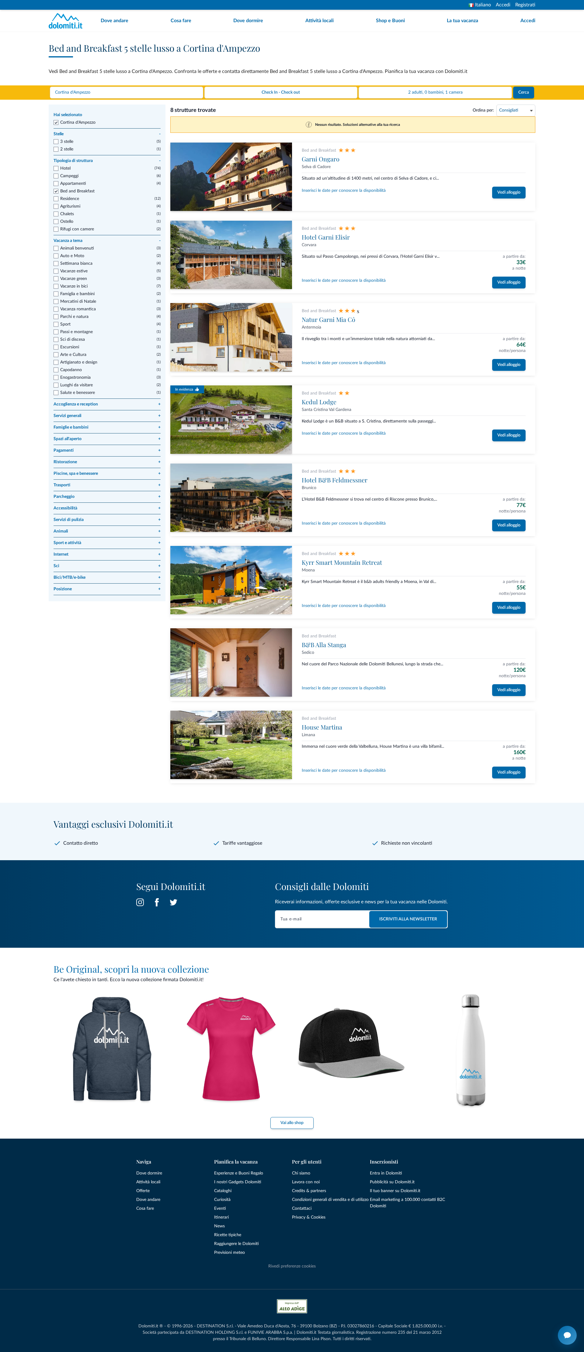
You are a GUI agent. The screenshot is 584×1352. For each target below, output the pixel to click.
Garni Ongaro (320, 159)
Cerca (523, 92)
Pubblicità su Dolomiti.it (392, 1182)
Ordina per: (483, 110)
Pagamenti (107, 450)
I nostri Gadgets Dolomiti (237, 1182)
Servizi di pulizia (107, 520)
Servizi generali (107, 416)
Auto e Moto (72, 256)
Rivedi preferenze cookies (292, 1266)
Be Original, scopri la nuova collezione (131, 969)
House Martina (322, 727)
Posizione (107, 589)
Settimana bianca (76, 263)
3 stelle (66, 142)
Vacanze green (73, 279)
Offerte (143, 1191)
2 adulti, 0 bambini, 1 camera (435, 92)
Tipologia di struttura (107, 161)
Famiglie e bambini (107, 427)
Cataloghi (222, 1191)
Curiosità (222, 1200)
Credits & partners (309, 1191)
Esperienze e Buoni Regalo (238, 1173)
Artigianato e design (78, 362)
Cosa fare (181, 20)
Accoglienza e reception (107, 404)
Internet (107, 554)
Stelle (107, 134)
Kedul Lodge (319, 402)
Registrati (525, 4)
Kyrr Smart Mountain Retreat (342, 562)
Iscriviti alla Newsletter (408, 919)
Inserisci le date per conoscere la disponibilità (344, 190)
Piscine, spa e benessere (107, 473)
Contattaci (301, 1208)
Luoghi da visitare (76, 385)
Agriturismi (70, 206)
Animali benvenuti (77, 248)
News (219, 1226)
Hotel (65, 168)
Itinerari (221, 1217)
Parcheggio (107, 497)
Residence (69, 199)
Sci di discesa (72, 339)
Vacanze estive (74, 271)
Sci (107, 566)
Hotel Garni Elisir (326, 237)
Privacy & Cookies (308, 1217)
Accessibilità (107, 508)
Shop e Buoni (390, 20)
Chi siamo (301, 1173)
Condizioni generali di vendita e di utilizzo (330, 1200)
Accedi (503, 4)
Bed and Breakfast (77, 191)
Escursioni (69, 347)
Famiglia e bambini (77, 294)
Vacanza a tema (107, 241)
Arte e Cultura (73, 355)
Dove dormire (248, 20)
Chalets (67, 214)
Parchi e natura (74, 317)
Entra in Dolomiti (386, 1173)
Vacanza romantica (78, 309)
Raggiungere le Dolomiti (236, 1244)
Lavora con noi (306, 1182)
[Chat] (567, 1335)
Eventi (220, 1208)
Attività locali (319, 20)
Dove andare (114, 20)
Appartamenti (73, 183)
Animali (107, 531)
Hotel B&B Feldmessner (334, 480)
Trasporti (107, 485)
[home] (67, 21)
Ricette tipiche (227, 1235)
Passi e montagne (76, 332)
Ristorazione (107, 462)
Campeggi (69, 176)
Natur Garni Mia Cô (328, 319)
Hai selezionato (68, 115)
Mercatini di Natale (78, 301)
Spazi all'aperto (107, 439)
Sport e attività (107, 543)
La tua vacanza (462, 20)
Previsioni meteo (229, 1252)
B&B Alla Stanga (324, 644)
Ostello (66, 221)
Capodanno (71, 370)
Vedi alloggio (508, 192)
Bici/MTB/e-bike (107, 577)
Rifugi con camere (77, 229)
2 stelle (66, 149)
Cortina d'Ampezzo (78, 122)
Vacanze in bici (74, 286)
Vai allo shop (292, 1123)
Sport (65, 324)
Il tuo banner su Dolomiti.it (395, 1191)
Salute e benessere (77, 393)
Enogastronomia (75, 377)
